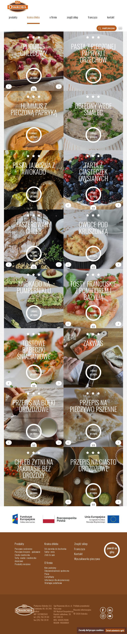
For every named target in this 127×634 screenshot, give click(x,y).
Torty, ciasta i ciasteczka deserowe (25, 559)
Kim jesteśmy (50, 567)
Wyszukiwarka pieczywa (87, 559)
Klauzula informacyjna (82, 609)
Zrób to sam (49, 555)
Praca (46, 573)
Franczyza (92, 17)
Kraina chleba (33, 17)
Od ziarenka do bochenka (55, 548)
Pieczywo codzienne (23, 548)
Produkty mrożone (22, 564)
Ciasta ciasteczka (22, 555)
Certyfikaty (49, 576)
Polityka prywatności (81, 605)
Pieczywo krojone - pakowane (27, 551)
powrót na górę (112, 550)
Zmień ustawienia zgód (115, 630)
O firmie (53, 17)
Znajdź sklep (72, 17)
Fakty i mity (49, 551)
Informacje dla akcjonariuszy (56, 580)
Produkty (13, 17)
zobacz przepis (34, 75)
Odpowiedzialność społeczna (56, 570)
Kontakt (110, 17)
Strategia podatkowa (53, 583)
